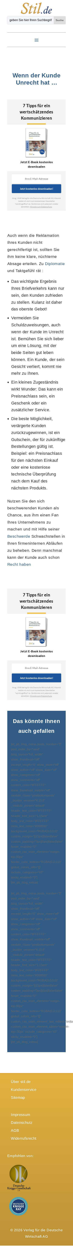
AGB (15, 1130)
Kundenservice (23, 1090)
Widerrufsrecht (23, 1138)
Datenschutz (21, 1123)
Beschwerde (18, 536)
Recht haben (19, 564)
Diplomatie (55, 263)
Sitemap (18, 1097)
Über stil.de (21, 1082)
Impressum (20, 1115)
